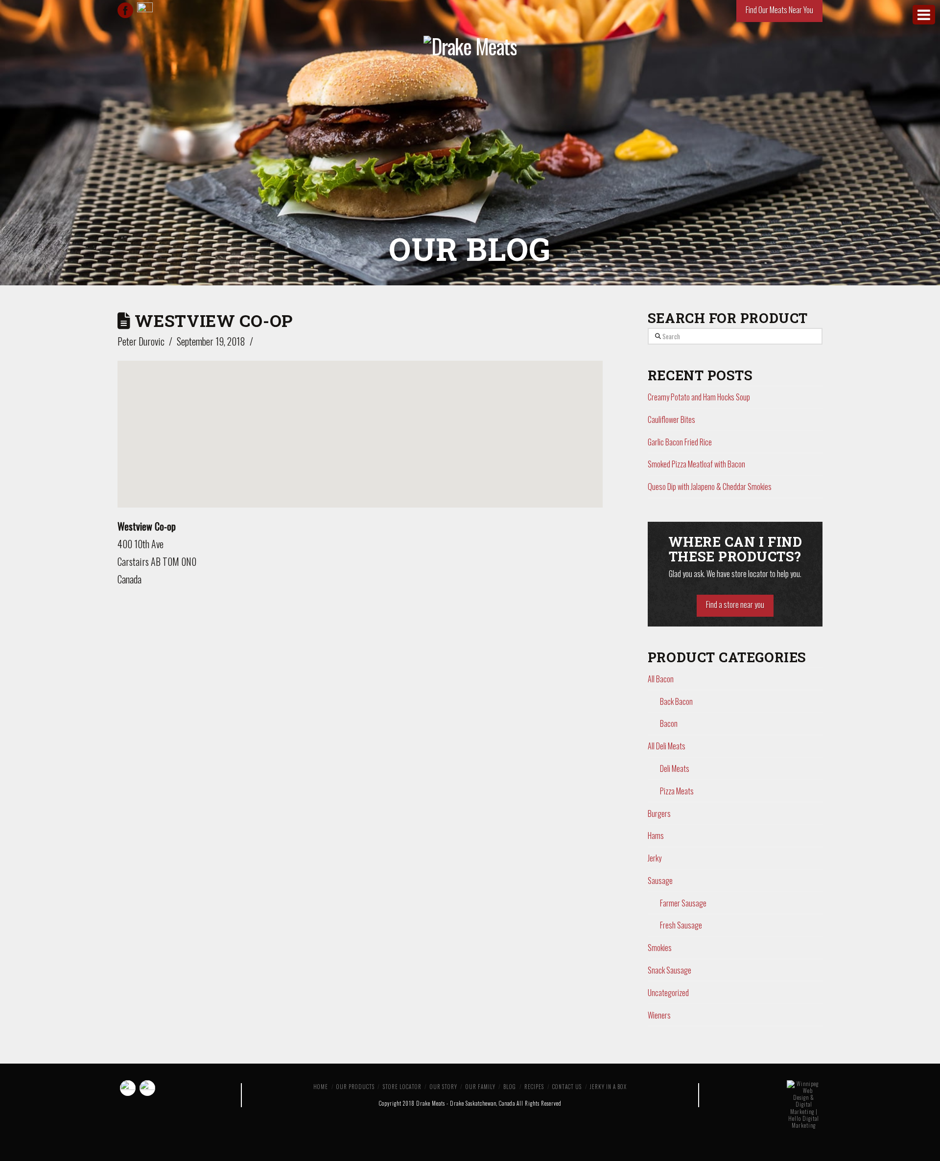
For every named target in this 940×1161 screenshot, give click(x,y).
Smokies (660, 947)
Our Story (443, 1087)
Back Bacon (676, 701)
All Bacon (661, 679)
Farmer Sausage (683, 903)
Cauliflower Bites (671, 419)
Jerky (654, 858)
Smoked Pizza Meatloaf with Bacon (696, 464)
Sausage (660, 880)
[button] (360, 425)
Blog (509, 1087)
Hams (656, 835)
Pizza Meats (677, 791)
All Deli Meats (666, 746)
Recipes (534, 1087)
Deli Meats (674, 768)
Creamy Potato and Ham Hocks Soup (699, 397)
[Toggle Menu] (924, 14)
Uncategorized (668, 992)
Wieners (659, 1015)
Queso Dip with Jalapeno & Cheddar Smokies (710, 486)
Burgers (659, 813)
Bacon (669, 723)
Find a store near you (735, 604)
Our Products (355, 1087)
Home (320, 1087)
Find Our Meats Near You (779, 10)
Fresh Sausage (681, 925)
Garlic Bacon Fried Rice (680, 442)
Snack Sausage (669, 970)
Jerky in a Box (608, 1087)
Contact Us (567, 1087)
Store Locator (402, 1087)
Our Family (480, 1087)
